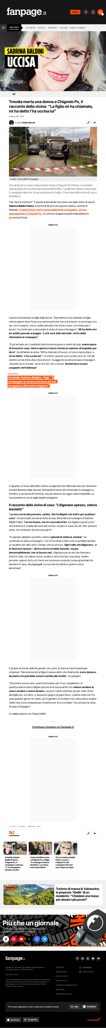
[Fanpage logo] (23, 12)
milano (14, 27)
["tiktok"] (6, 939)
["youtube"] (21, 939)
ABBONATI (75, 12)
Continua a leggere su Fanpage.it (53, 727)
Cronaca (21, 826)
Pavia (39, 826)
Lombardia (31, 826)
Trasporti (52, 28)
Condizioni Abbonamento (66, 985)
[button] (94, 122)
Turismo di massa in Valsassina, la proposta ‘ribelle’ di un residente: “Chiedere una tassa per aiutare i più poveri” (78, 894)
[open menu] (3, 27)
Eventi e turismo (77, 28)
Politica (41, 28)
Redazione (60, 989)
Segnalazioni (61, 972)
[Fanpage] (15, 958)
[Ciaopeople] (93, 1020)
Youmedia (60, 967)
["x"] (29, 939)
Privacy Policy (62, 976)
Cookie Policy (62, 981)
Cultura (63, 28)
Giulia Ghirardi (29, 122)
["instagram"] (13, 939)
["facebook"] (37, 939)
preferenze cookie (64, 994)
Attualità (30, 28)
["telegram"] (44, 939)
